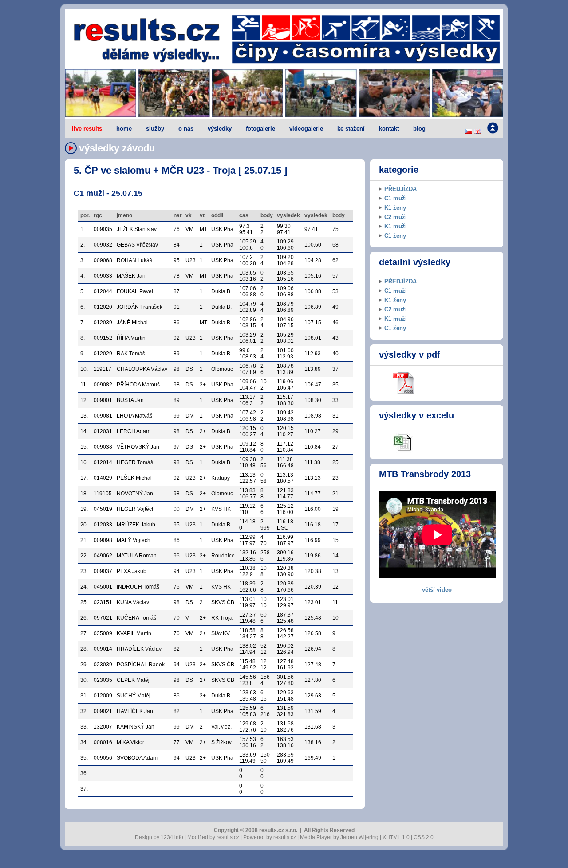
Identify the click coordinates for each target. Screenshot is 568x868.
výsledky (220, 128)
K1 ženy (395, 207)
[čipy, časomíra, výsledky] (284, 94)
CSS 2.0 (424, 837)
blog (419, 128)
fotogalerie (260, 128)
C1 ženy (395, 235)
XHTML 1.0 (396, 837)
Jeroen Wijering (359, 837)
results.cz (228, 837)
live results (87, 128)
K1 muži (395, 226)
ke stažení (351, 128)
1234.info (172, 837)
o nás (185, 128)
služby (155, 128)
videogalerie (306, 128)
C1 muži (395, 198)
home (124, 128)
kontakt (389, 128)
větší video (437, 589)
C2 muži (395, 217)
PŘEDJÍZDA (400, 189)
